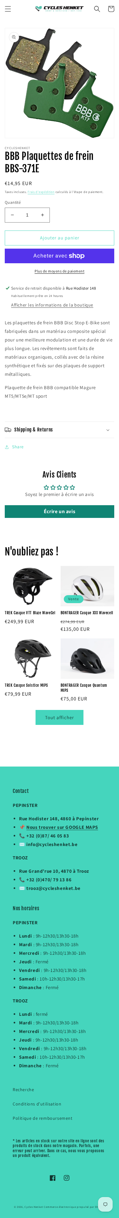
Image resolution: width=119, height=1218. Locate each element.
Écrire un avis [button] (59, 511)
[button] (8, 9)
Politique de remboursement (43, 1118)
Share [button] (18, 447)
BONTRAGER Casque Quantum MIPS (84, 688)
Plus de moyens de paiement (59, 271)
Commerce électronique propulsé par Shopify (74, 1206)
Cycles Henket (33, 1206)
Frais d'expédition (41, 192)
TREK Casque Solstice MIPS (26, 685)
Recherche (23, 1089)
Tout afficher (59, 717)
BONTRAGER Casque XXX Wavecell (87, 612)
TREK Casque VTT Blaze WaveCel (30, 612)
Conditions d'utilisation (37, 1104)
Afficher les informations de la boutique (52, 305)
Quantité (13, 202)
